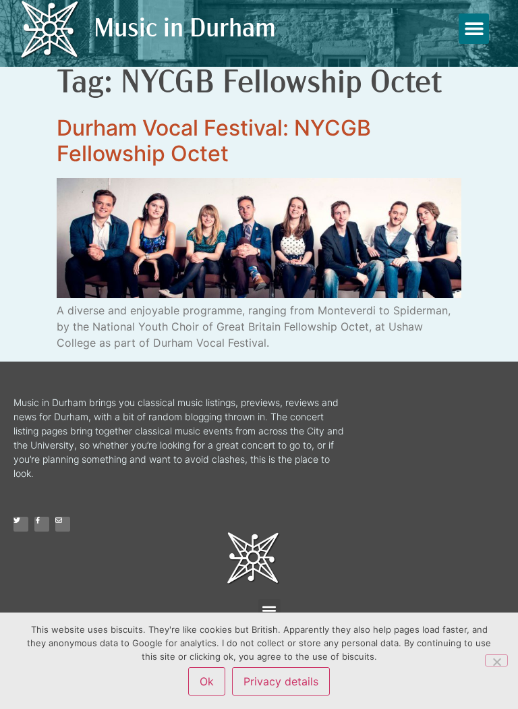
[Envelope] (62, 524)
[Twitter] (20, 524)
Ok (207, 681)
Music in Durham (185, 30)
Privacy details (280, 681)
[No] (496, 660)
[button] (474, 28)
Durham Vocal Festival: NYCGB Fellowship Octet (214, 141)
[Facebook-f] (41, 524)
